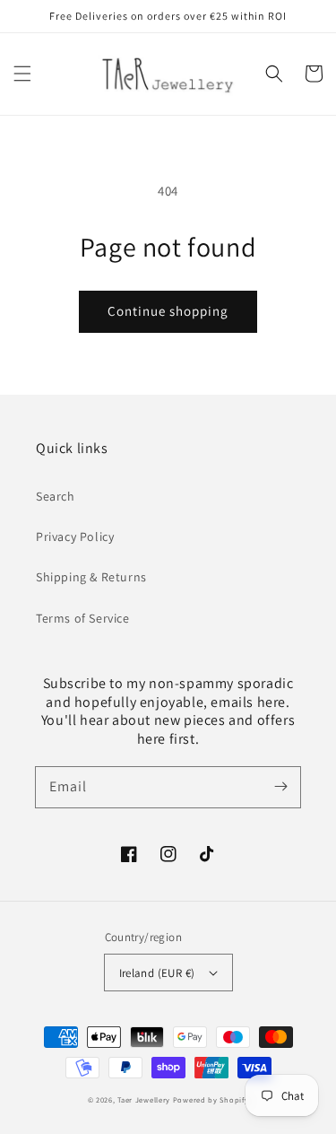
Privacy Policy (75, 536)
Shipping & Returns (91, 577)
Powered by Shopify (211, 1099)
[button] (22, 73)
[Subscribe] (280, 787)
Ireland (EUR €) (157, 973)
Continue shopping (168, 310)
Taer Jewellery (143, 1099)
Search (55, 496)
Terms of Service (83, 618)
